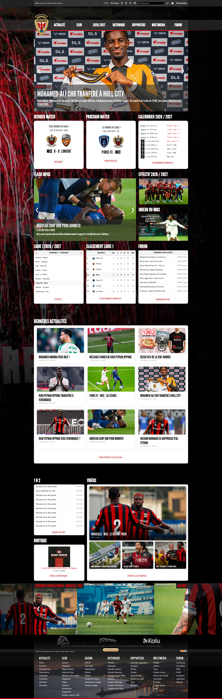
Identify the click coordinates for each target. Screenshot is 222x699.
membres (180, 676)
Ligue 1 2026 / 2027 (47, 246)
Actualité (59, 25)
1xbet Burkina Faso (135, 646)
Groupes (134, 666)
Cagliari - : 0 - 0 (173, 133)
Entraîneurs (67, 689)
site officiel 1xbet (153, 646)
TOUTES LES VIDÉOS (137, 576)
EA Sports (63, 640)
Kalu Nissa (151, 640)
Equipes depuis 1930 (70, 695)
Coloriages (94, 646)
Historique (119, 25)
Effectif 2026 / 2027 (153, 174)
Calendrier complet (162, 163)
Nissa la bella (136, 676)
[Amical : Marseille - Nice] (115, 609)
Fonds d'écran (159, 672)
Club (79, 25)
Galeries (182, 586)
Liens (155, 689)
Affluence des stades (71, 676)
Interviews (157, 679)
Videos (88, 676)
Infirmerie (43, 682)
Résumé (58, 162)
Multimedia (158, 25)
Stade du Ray (67, 672)
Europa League (91, 685)
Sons (155, 669)
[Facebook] (122, 3)
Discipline (43, 685)
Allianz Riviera (68, 669)
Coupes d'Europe (115, 682)
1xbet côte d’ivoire (116, 646)
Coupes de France (115, 685)
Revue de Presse (160, 676)
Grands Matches (115, 672)
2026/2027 (99, 25)
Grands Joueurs (114, 669)
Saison (88, 658)
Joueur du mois (149, 210)
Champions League (93, 682)
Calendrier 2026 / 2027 (155, 117)
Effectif (88, 663)
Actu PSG (81, 646)
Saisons (111, 679)
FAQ (178, 669)
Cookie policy (64, 651)
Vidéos (91, 480)
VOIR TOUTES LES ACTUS (110, 457)
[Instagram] (130, 3)
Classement (44, 672)
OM (73, 646)
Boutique (115, 3)
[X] (126, 3)
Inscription (180, 666)
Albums (179, 682)
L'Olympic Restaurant (107, 640)
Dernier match (44, 117)
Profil (178, 672)
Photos (88, 672)
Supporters (138, 25)
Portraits (156, 682)
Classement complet (110, 299)
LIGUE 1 (58, 299)
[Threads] (135, 3)
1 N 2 (106, 3)
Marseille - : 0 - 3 (174, 126)
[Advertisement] (141, 12)
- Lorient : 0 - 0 (173, 141)
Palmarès (66, 666)
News (41, 663)
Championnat (44, 669)
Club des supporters (139, 663)
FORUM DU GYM (162, 299)
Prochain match (97, 117)
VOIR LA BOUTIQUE (58, 576)
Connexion (181, 3)
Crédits (57, 651)
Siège (64, 682)
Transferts (43, 679)
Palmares (112, 666)
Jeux (133, 682)
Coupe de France (92, 679)
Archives (43, 666)
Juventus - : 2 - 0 (174, 129)
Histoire (65, 663)
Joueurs (65, 685)
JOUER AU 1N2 (58, 532)
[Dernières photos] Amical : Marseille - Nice (58, 586)
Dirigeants (66, 679)
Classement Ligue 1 (99, 246)
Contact (71, 651)
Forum (178, 25)
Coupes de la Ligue (116, 689)
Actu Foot (65, 646)
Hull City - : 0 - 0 (174, 137)
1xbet (103, 646)
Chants (134, 672)
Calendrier (43, 676)
